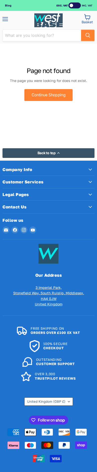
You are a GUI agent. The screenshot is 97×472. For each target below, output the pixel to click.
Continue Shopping (49, 95)
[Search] (88, 35)
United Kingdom (46, 401)
